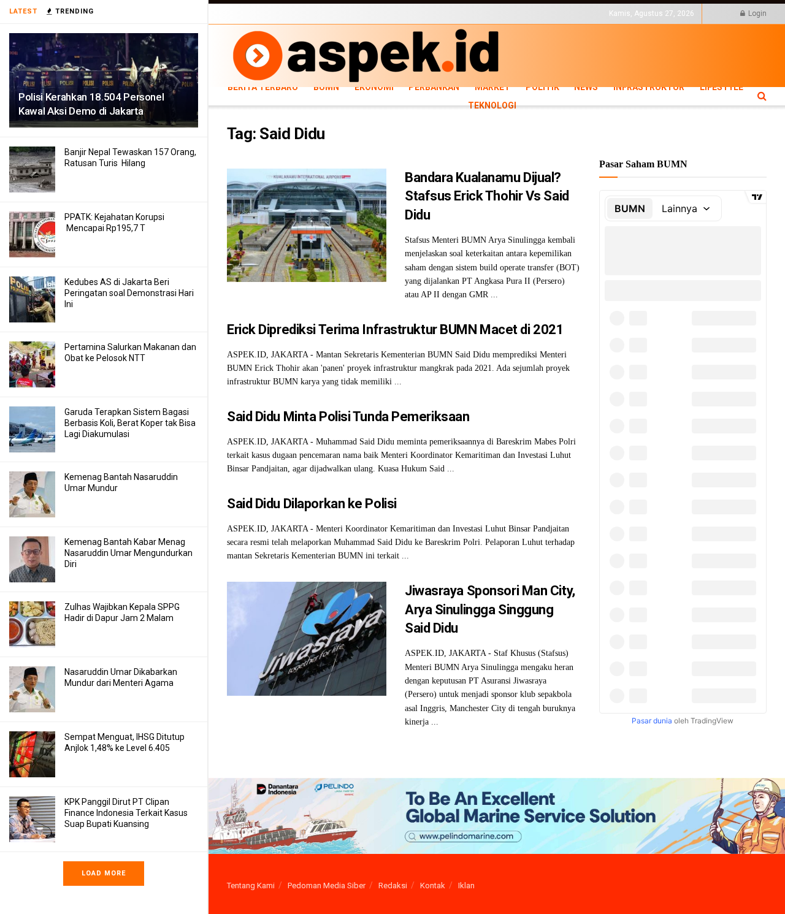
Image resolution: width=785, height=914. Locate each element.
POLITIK (542, 87)
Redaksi (392, 885)
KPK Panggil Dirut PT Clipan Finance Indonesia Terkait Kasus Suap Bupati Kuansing (126, 813)
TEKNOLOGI (288, 24)
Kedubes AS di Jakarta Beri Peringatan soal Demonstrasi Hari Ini (129, 293)
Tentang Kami (251, 885)
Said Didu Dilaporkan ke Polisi (312, 503)
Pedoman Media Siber (327, 885)
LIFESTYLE (244, 24)
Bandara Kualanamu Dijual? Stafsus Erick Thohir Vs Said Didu (487, 196)
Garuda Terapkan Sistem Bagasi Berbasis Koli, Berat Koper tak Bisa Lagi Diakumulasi (130, 423)
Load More (104, 873)
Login (756, 13)
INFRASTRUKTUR (648, 87)
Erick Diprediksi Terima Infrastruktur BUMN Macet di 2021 (395, 329)
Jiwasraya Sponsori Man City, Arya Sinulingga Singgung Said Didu (490, 609)
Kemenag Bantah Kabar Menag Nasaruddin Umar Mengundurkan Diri (128, 553)
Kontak (432, 885)
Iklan (466, 885)
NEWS (586, 87)
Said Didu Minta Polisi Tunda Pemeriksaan (348, 416)
